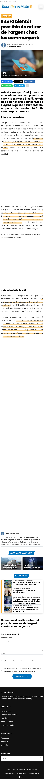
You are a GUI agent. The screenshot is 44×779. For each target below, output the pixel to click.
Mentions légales (7, 725)
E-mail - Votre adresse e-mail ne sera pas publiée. (18, 661)
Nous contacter (7, 722)
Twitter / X (5, 741)
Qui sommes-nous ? (9, 715)
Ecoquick (7, 16)
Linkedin (4, 745)
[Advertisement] (22, 180)
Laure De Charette (12, 533)
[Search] (40, 758)
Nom (3, 653)
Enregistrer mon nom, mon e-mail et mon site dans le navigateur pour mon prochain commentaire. (22, 670)
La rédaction (6, 711)
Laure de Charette (27, 537)
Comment (5, 642)
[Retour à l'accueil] (18, 6)
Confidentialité (9, 773)
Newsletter (5, 718)
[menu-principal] (41, 6)
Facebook (5, 738)
